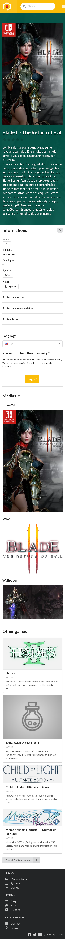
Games (15, 887)
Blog (13, 901)
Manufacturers (19, 878)
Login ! (32, 379)
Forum (14, 905)
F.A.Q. (14, 927)
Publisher (7, 250)
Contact (15, 923)
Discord (15, 909)
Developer (8, 260)
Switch (8, 275)
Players (6, 281)
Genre (5, 239)
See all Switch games (18, 860)
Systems (15, 883)
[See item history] (60, 230)
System (6, 270)
